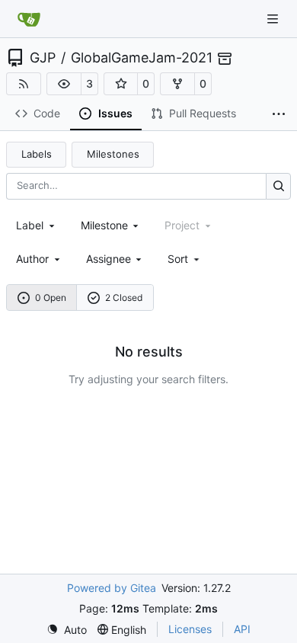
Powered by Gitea (111, 587)
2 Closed (123, 297)
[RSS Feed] (23, 83)
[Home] (29, 19)
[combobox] (36, 225)
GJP (43, 58)
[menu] (185, 259)
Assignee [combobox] (108, 258)
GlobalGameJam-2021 (141, 58)
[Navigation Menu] (274, 18)
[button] (63, 83)
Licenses (190, 628)
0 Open (50, 297)
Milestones (113, 154)
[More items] (279, 114)
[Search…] (278, 186)
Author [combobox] (32, 258)
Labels (36, 154)
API (242, 628)
